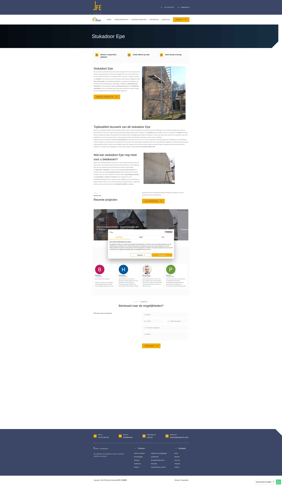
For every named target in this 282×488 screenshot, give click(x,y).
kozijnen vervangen (111, 177)
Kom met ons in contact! (263, 482)
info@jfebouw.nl (127, 437)
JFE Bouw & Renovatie (110, 480)
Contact (176, 467)
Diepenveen (98, 169)
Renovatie (154, 463)
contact (123, 179)
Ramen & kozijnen (139, 453)
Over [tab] (163, 237)
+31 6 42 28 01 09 (103, 437)
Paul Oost (168, 275)
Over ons (177, 460)
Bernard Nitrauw (146, 275)
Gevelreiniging (138, 457)
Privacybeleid (184, 480)
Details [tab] (141, 237)
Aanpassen (140, 255)
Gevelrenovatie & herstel (158, 467)
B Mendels (97, 275)
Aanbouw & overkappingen (159, 453)
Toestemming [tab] (118, 237)
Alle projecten (151, 201)
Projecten (177, 463)
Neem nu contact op (104, 97)
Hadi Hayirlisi (122, 275)
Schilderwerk (155, 457)
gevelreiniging (129, 174)
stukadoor (151, 132)
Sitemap (176, 480)
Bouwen (136, 467)
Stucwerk (136, 460)
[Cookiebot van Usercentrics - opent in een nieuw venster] (166, 232)
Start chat (150, 437)
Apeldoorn (107, 169)
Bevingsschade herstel (157, 460)
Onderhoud (137, 463)
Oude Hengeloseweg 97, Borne (179, 437)
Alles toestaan (162, 255)
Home (176, 453)
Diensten (177, 457)
